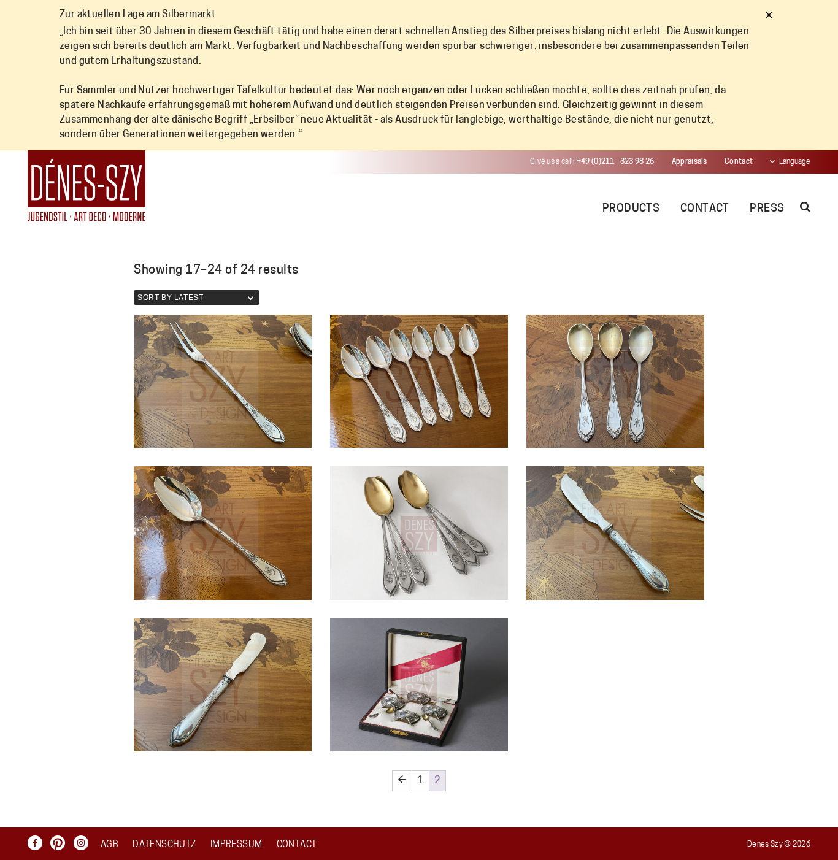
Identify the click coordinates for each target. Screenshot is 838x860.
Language (794, 162)
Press (767, 209)
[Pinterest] (60, 843)
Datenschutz (164, 845)
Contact (739, 162)
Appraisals (689, 162)
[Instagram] (84, 843)
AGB (109, 845)
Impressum (236, 845)
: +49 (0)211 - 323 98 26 (592, 162)
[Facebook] (38, 843)
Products (631, 209)
